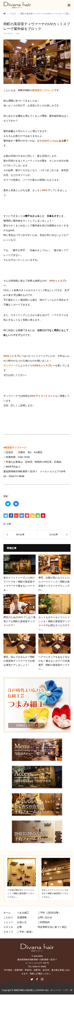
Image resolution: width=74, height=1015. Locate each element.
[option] (19, 878)
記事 (17, 33)
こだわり (8, 917)
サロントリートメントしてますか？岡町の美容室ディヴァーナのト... (53, 893)
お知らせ (22, 922)
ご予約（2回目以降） (49, 912)
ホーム (7, 912)
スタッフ (8, 931)
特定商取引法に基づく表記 (52, 927)
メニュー (8, 922)
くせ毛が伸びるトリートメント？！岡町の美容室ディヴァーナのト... (19, 893)
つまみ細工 (23, 912)
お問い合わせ (45, 917)
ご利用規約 (44, 922)
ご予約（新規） (25, 931)
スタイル (8, 927)
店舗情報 (22, 917)
